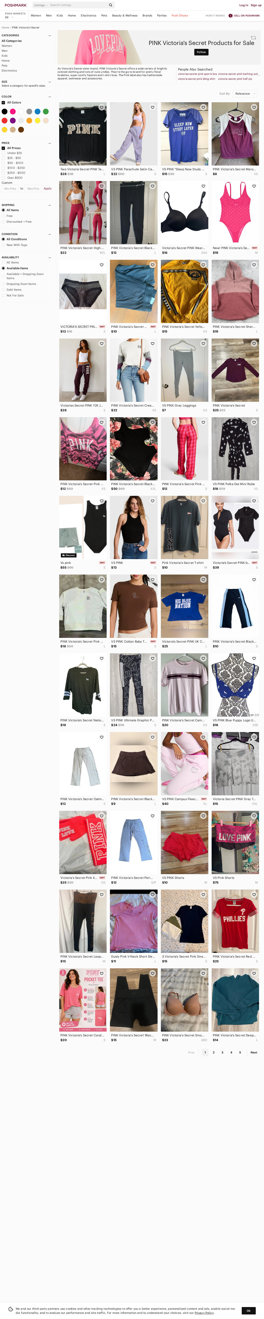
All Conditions (17, 239)
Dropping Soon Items (21, 284)
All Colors (14, 102)
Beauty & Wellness (125, 15)
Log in (243, 5)
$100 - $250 (16, 168)
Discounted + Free (19, 221)
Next (254, 1052)
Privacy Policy (204, 1313)
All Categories (12, 41)
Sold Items (14, 290)
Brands (147, 15)
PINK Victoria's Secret (25, 27)
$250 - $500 (16, 173)
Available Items (17, 268)
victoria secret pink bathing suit (238, 74)
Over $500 (14, 178)
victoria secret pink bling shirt (197, 79)
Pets (104, 15)
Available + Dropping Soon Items (25, 276)
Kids (60, 15)
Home (72, 15)
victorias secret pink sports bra (197, 74)
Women (36, 15)
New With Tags (17, 245)
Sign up (256, 5)
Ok (249, 1311)
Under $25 (14, 153)
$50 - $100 (15, 163)
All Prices (14, 148)
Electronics (88, 15)
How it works (215, 15)
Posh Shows (180, 15)
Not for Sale (15, 295)
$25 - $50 (14, 158)
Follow (201, 52)
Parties (162, 15)
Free (10, 216)
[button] (41, 5)
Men (49, 15)
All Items (13, 210)
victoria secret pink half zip (235, 79)
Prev (191, 1052)
